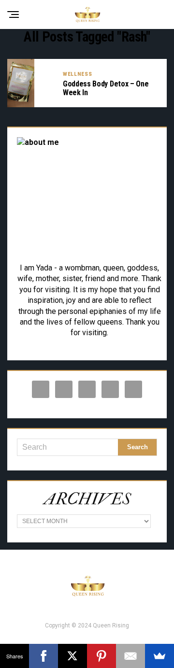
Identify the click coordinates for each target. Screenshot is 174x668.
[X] (72, 656)
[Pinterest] (101, 656)
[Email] (130, 656)
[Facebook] (43, 656)
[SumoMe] (159, 656)
